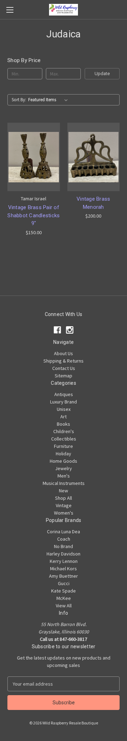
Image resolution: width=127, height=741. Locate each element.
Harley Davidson (63, 554)
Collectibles (63, 439)
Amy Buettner (63, 576)
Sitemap (63, 375)
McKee (63, 598)
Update (102, 73)
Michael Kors (63, 568)
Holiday (63, 453)
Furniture (63, 446)
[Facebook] (57, 330)
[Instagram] (69, 330)
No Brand (63, 546)
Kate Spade (63, 591)
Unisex (64, 409)
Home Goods (63, 461)
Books (63, 424)
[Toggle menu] (9, 9)
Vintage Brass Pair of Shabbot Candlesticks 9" (33, 215)
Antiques (63, 394)
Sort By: (19, 100)
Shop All (63, 498)
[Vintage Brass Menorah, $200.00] (93, 157)
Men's (64, 476)
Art (63, 416)
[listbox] (49, 100)
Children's (63, 431)
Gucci (63, 583)
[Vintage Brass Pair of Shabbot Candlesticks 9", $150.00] (33, 157)
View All (64, 605)
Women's (63, 513)
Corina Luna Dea (63, 531)
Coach (63, 539)
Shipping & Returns (63, 361)
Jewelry (63, 468)
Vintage (64, 505)
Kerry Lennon (64, 561)
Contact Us (63, 368)
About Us (63, 353)
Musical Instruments (64, 483)
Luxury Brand (63, 402)
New (63, 490)
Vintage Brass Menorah (93, 203)
